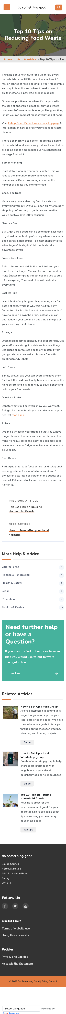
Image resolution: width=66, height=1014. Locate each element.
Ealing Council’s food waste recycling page (33, 123)
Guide (27, 742)
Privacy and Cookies (15, 957)
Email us (14, 673)
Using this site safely (15, 935)
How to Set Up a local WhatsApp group (34, 755)
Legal (32, 591)
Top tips (28, 829)
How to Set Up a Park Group (39, 707)
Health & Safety (32, 583)
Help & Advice (26, 59)
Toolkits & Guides (32, 607)
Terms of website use (16, 928)
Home (8, 59)
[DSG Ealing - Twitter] (15, 906)
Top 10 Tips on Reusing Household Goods (35, 796)
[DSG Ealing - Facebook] (5, 906)
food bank (18, 415)
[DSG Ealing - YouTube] (26, 906)
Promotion (32, 599)
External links (32, 567)
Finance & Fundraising (32, 575)
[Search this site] (58, 7)
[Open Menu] (7, 7)
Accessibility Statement (17, 964)
